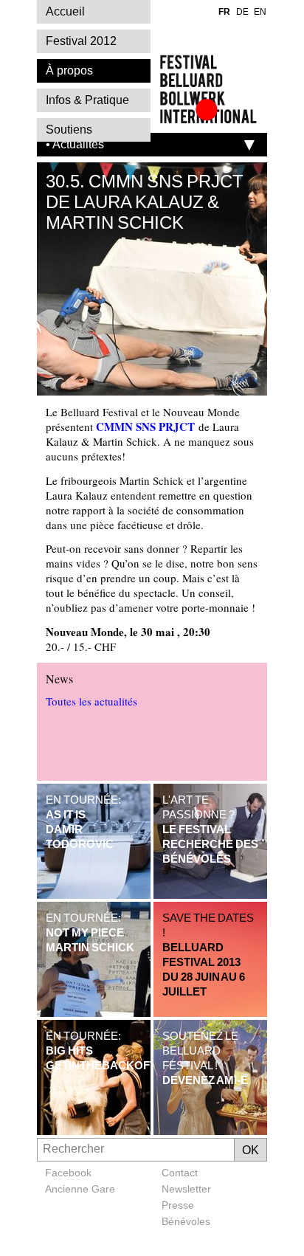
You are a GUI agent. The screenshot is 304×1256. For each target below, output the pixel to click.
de (242, 12)
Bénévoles (186, 1221)
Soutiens (69, 129)
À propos (69, 70)
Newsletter (186, 1189)
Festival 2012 (81, 41)
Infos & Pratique (87, 100)
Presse (178, 1205)
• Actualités (75, 144)
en (260, 12)
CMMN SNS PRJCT (145, 426)
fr (224, 12)
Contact (180, 1173)
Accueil (65, 11)
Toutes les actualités (91, 701)
